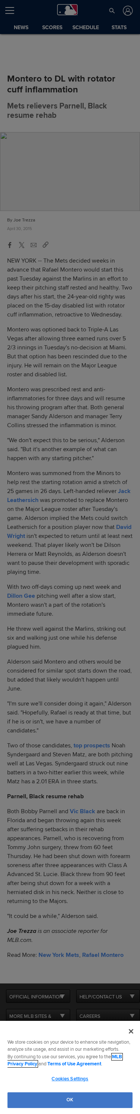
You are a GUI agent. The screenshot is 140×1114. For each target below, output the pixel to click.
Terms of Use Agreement (74, 1064)
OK (69, 1100)
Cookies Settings (70, 1079)
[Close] (131, 1031)
